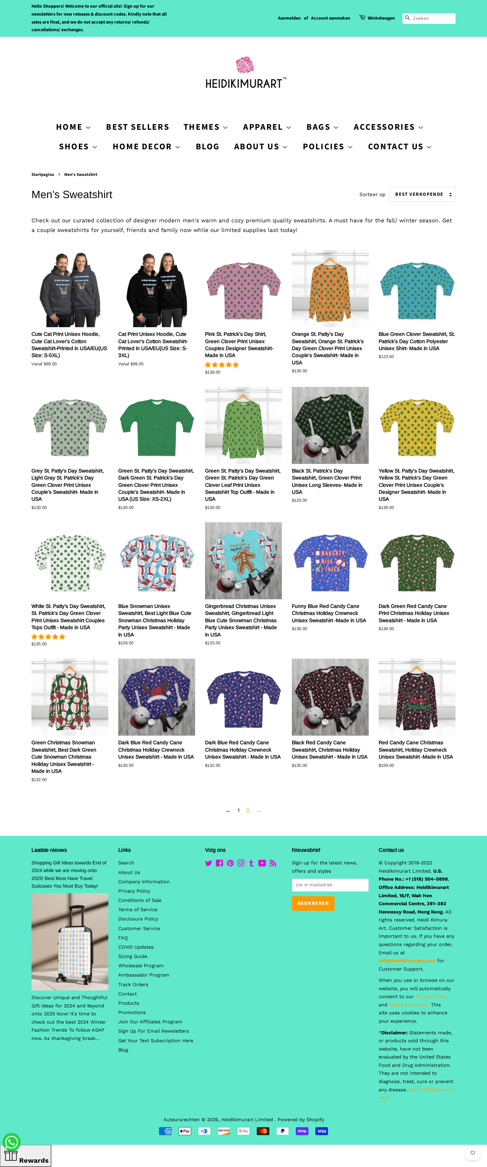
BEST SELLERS (137, 127)
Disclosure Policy (138, 919)
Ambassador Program (143, 975)
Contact (127, 994)
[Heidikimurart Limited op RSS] (273, 864)
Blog (208, 146)
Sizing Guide (132, 956)
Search (126, 863)
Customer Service (139, 928)
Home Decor (144, 146)
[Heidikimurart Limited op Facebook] (219, 864)
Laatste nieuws (49, 850)
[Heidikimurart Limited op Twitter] (208, 864)
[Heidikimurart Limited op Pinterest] (230, 864)
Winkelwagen (381, 18)
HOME (70, 127)
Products (128, 1003)
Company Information (144, 882)
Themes (203, 127)
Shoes (75, 146)
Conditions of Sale (139, 900)
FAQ (123, 938)
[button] (223, 364)
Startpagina (42, 175)
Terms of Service (137, 909)
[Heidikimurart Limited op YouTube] (262, 864)
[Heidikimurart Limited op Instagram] (240, 864)
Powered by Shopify (301, 1120)
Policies (325, 146)
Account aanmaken (330, 18)
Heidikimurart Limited (248, 1120)
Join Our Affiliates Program (150, 1022)
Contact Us (397, 146)
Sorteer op (372, 194)
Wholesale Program (141, 966)
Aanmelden (289, 18)
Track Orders (133, 984)
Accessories (385, 127)
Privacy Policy (134, 891)
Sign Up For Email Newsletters (153, 1031)
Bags (319, 127)
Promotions (132, 1012)
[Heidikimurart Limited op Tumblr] (251, 864)
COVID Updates (136, 947)
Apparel (264, 127)
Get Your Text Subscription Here (155, 1041)
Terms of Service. (409, 1005)
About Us (258, 146)
